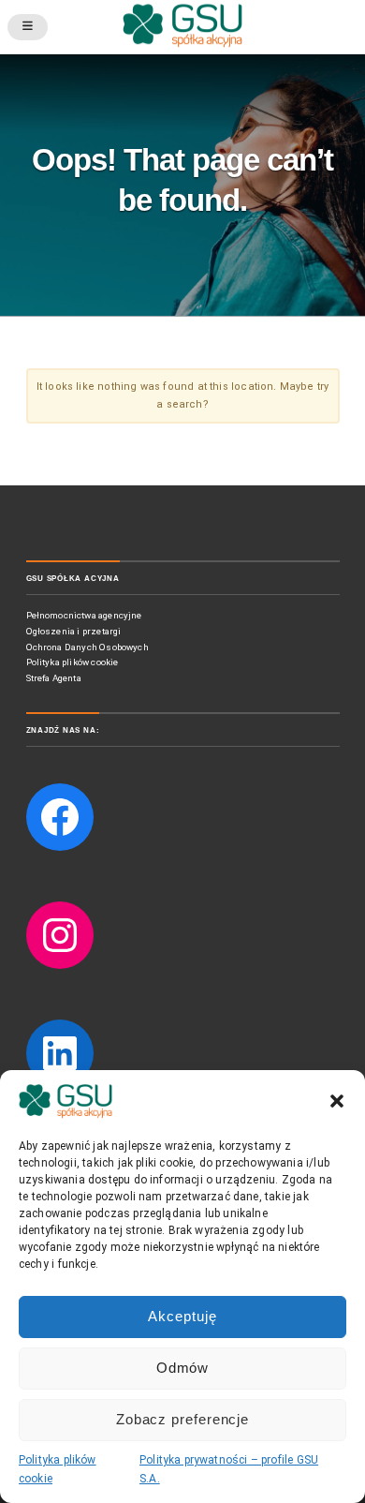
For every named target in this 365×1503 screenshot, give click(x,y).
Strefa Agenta (55, 678)
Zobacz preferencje (182, 1419)
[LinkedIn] (60, 1053)
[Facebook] (60, 817)
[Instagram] (60, 935)
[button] (337, 1101)
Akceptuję (182, 1316)
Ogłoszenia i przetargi (74, 631)
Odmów (183, 1368)
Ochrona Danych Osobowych (87, 647)
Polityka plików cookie (72, 662)
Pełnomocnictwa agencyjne (84, 615)
